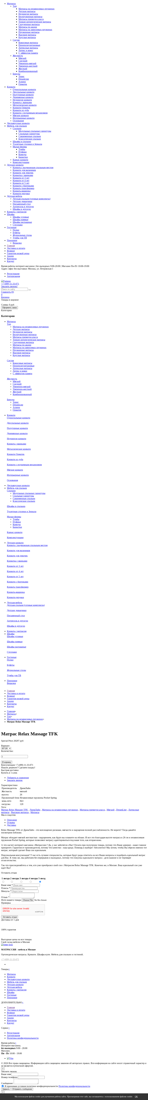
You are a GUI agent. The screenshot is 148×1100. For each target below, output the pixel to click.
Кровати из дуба (21, 110)
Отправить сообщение (22, 1089)
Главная (11, 245)
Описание (12, 820)
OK (136, 1097)
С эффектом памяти (28, 53)
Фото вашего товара (11, 900)
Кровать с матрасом (16, 212)
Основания (18, 120)
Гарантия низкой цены (18, 253)
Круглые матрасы (27, 37)
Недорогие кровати (22, 100)
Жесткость (18, 55)
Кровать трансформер (23, 188)
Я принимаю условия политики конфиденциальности (31, 1086)
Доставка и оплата (16, 248)
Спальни (17, 128)
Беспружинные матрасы (30, 16)
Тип (15, 6)
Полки (16, 230)
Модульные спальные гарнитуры (34, 131)
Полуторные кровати (23, 94)
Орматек (22, 84)
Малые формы (20, 146)
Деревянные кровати (23, 97)
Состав (16, 40)
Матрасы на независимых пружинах (36, 9)
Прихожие (12, 240)
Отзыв (5, 897)
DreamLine (23, 79)
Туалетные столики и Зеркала (27, 144)
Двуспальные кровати (23, 92)
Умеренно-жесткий (27, 66)
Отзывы (11, 822)
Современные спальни (29, 136)
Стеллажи (18, 225)
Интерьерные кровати (24, 118)
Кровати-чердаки (21, 193)
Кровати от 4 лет (21, 180)
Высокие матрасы (27, 35)
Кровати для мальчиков (24, 170)
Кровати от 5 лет (21, 183)
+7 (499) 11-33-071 (10, 959)
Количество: (7, 751)
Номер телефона (9, 1077)
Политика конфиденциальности (23, 1038)
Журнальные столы (22, 235)
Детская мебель (14, 196)
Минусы (6, 891)
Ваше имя (7, 885)
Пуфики (22, 152)
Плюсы (5, 888)
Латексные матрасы (28, 48)
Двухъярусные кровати (18, 123)
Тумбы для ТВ (20, 238)
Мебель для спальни (17, 126)
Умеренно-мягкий (27, 63)
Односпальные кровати (24, 89)
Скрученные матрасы (29, 24)
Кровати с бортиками (23, 185)
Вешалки (17, 243)
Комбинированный (28, 71)
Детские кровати (15, 165)
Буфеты (16, 232)
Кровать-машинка (21, 191)
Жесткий (22, 68)
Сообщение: (7, 1083)
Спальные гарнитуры (29, 133)
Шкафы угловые (21, 217)
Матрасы (11, 3)
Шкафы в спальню (22, 141)
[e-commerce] (6, 281)
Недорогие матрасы (28, 14)
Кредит (10, 261)
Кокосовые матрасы (28, 42)
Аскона (22, 81)
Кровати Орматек (21, 107)
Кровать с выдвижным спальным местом (33, 167)
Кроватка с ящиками (23, 175)
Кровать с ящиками (22, 102)
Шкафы (10, 214)
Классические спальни (29, 139)
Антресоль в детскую (23, 206)
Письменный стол (22, 204)
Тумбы (21, 149)
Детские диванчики (22, 201)
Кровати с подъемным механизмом (30, 113)
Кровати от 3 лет (21, 178)
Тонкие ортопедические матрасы (34, 22)
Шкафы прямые (20, 219)
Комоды (22, 154)
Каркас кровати (20, 159)
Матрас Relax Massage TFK (14, 810)
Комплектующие (21, 162)
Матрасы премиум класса (31, 19)
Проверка (6, 903)
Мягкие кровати (21, 115)
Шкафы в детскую (22, 209)
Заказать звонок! (9, 286)
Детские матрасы (26, 11)
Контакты (12, 258)
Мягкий (22, 58)
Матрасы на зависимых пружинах (35, 29)
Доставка (11, 825)
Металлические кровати (25, 105)
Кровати (11, 87)
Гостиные (11, 227)
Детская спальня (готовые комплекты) (31, 199)
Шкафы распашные (22, 222)
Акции (10, 256)
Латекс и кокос (25, 50)
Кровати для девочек (23, 172)
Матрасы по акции (27, 27)
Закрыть (6, 1089)
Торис (21, 76)
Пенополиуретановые (29, 45)
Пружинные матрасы (28, 32)
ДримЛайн (35, 810)
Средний (22, 61)
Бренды (16, 74)
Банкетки (23, 157)
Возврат (11, 251)
